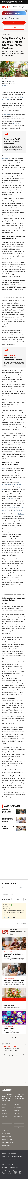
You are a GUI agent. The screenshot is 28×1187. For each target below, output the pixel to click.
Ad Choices (4, 1167)
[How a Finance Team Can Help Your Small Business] (21, 820)
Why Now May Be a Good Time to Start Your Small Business (13, 43)
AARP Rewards (5, 1116)
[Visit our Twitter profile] (10, 1172)
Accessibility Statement (17, 1156)
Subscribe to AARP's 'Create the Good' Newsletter (12, 141)
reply (4, 917)
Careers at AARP (17, 1119)
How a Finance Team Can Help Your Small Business (8, 819)
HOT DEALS (9, 1046)
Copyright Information (7, 1161)
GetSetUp (21, 514)
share (23, 917)
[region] (14, 905)
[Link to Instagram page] (15, 1172)
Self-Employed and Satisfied (8, 827)
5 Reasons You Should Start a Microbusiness (6, 811)
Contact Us (16, 1104)
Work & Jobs (6, 35)
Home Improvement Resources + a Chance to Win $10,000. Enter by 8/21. (12, 2)
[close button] (26, 10)
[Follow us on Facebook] (4, 1172)
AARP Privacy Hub (12, 1153)
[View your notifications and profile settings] (25, 899)
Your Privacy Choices (14, 1167)
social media (15, 123)
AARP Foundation (17, 510)
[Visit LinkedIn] (20, 1172)
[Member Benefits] (6, 931)
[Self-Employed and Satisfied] (21, 828)
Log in (18, 887)
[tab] (7, 899)
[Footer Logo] (14, 1090)
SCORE (4, 468)
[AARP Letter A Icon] (7, 351)
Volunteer (4, 1110)
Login (20, 6)
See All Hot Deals (14, 1055)
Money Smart (10, 498)
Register (15, 6)
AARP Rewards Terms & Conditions (9, 1159)
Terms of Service (5, 1156)
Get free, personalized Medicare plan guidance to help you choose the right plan (14, 363)
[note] (14, 78)
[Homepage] (5, 7)
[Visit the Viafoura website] (22, 923)
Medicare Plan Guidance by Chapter (13, 358)
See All (14, 1037)
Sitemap (4, 1153)
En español (5, 85)
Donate (3, 1107)
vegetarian (7, 114)
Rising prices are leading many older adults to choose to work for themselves (13, 53)
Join (14, 22)
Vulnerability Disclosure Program (9, 1164)
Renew (14, 27)
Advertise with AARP (18, 1116)
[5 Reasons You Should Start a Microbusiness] (21, 811)
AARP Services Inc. (18, 1127)
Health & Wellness (10, 355)
